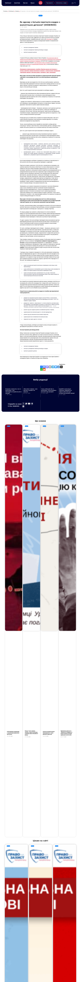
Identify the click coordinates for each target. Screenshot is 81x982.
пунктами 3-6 (49, 39)
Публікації (8, 3)
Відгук (32, 3)
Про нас (25, 3)
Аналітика (17, 3)
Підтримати (49, 3)
